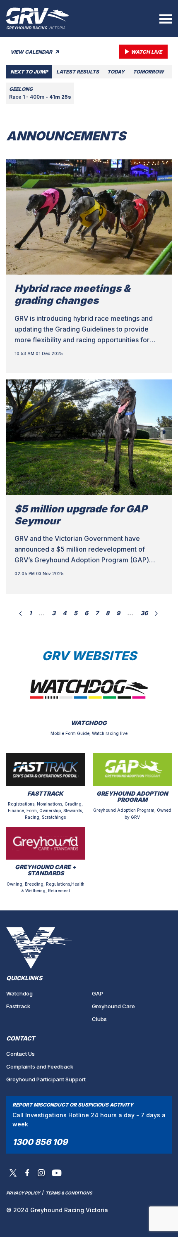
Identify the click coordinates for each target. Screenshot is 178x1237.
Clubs (99, 1019)
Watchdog (19, 993)
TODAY (116, 72)
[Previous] (20, 613)
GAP (97, 993)
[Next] (156, 613)
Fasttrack (18, 1006)
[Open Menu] (165, 18)
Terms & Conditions (69, 1192)
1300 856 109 (39, 1142)
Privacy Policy (23, 1192)
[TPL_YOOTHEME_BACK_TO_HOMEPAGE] (37, 18)
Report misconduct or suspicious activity (72, 1105)
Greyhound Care (113, 1006)
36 (144, 613)
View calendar (31, 52)
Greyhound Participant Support (46, 1079)
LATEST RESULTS (77, 72)
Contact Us (20, 1053)
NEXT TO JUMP (29, 72)
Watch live (146, 52)
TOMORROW (148, 72)
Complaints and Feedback (39, 1066)
